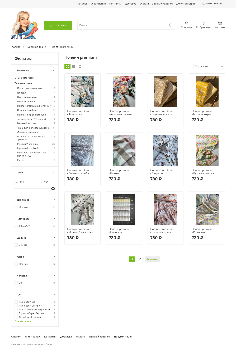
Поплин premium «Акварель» (78, 112)
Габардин (22, 92)
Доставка (130, 3)
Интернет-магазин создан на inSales (31, 344)
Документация (185, 3)
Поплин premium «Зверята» (161, 171)
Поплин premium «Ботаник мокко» (161, 112)
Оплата (144, 3)
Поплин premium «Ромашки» (202, 230)
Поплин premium (26, 110)
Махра (20, 160)
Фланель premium (27, 132)
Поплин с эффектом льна (31, 114)
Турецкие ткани (36, 46)
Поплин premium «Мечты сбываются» (80, 230)
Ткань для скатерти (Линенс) (33, 127)
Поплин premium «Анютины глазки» (120, 112)
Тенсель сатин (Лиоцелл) (31, 119)
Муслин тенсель (26, 101)
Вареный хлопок (26, 123)
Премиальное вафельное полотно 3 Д (31, 154)
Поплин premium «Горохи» (119, 171)
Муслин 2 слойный (27, 144)
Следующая (152, 259)
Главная (15, 46)
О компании (98, 3)
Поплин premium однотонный (34, 105)
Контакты (115, 3)
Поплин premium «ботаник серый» (78, 171)
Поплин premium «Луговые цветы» (203, 171)
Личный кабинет (162, 3)
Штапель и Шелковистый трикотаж (31, 138)
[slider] (53, 188)
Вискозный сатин (27, 97)
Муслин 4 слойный (27, 148)
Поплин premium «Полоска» (119, 230)
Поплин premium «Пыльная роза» (161, 230)
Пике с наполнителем (29, 88)
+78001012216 (214, 3)
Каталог (82, 3)
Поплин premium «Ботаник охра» (202, 112)
